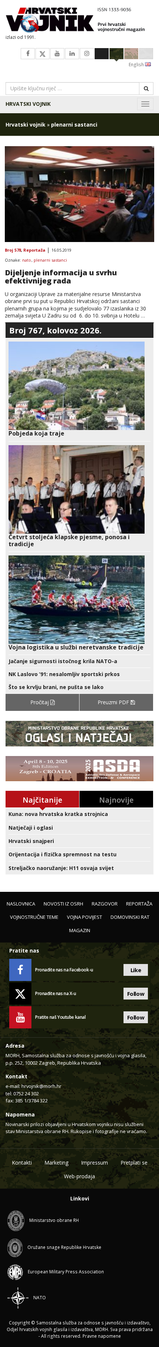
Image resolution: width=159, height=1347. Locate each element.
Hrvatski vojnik (28, 103)
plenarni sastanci (50, 260)
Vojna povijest (84, 917)
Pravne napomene (101, 1336)
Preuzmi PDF (114, 702)
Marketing (56, 1162)
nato (26, 260)
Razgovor (105, 903)
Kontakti (22, 1162)
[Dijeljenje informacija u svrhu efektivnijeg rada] (79, 194)
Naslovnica (21, 903)
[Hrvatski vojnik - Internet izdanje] (79, 20)
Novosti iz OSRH (63, 903)
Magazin (79, 930)
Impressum (94, 1162)
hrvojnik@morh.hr (41, 1086)
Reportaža (34, 250)
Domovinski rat (130, 917)
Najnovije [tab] (116, 800)
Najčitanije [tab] (42, 800)
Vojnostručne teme (34, 917)
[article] (79, 389)
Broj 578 (13, 250)
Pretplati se (134, 1162)
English (137, 64)
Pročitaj (40, 702)
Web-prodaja (79, 1176)
